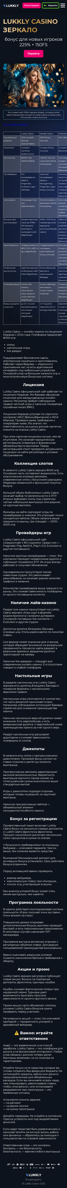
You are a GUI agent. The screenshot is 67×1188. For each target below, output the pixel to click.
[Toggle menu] (62, 5)
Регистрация (31, 5)
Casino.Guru (27, 154)
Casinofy (44, 293)
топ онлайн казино (15, 124)
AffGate (25, 190)
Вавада (44, 277)
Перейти (34, 53)
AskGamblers (28, 144)
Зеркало (52, 5)
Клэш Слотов (47, 190)
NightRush (27, 235)
